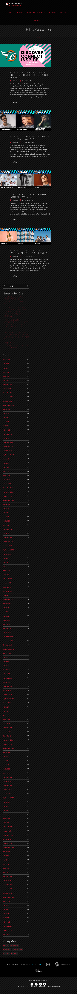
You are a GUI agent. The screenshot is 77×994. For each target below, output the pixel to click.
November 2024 (8, 446)
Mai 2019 (6, 715)
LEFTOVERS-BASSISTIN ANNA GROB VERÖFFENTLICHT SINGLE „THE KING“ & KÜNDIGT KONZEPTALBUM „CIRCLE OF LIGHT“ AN (16, 312)
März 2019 (6, 723)
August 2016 (7, 851)
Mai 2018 (6, 765)
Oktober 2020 (7, 645)
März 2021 (6, 624)
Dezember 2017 (8, 785)
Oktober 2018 (7, 744)
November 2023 (8, 492)
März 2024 (6, 479)
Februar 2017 (7, 827)
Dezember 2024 (8, 442)
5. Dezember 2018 (28, 142)
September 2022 (8, 550)
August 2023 (7, 504)
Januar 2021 (7, 632)
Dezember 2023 (8, 488)
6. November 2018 (28, 200)
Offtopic (52, 12)
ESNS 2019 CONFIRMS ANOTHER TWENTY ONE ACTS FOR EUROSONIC (29, 251)
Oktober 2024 (7, 450)
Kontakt (37, 20)
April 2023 (6, 521)
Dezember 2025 (8, 393)
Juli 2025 (6, 413)
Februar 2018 (7, 777)
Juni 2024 (6, 467)
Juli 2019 (6, 707)
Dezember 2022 (8, 537)
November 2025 (8, 397)
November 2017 (8, 790)
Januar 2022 (7, 583)
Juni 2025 (6, 417)
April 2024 (6, 475)
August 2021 (7, 603)
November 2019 (8, 690)
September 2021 (8, 599)
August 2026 (7, 360)
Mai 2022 (6, 566)
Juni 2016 (6, 860)
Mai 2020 (6, 665)
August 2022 (7, 554)
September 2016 (8, 847)
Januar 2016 (7, 880)
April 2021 (6, 620)
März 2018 (6, 773)
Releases (14, 953)
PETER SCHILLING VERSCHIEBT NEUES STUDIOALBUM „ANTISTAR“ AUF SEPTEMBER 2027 (15, 300)
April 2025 (6, 426)
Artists (5, 945)
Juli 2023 (6, 508)
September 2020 (8, 649)
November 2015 (8, 889)
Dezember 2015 (8, 885)
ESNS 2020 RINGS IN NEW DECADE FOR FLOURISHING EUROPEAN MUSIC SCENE (29, 75)
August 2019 (7, 703)
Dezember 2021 (8, 587)
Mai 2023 (6, 517)
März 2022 (6, 575)
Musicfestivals (17, 949)
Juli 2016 (6, 856)
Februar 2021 (7, 628)
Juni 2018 (6, 761)
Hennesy (15, 81)
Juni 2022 (6, 562)
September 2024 (8, 455)
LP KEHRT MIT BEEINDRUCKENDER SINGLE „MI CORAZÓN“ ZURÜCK (16, 345)
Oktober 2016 (7, 843)
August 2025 (7, 409)
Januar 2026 (7, 389)
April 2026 (6, 376)
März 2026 (6, 380)
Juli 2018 (6, 756)
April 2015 (6, 918)
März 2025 (6, 430)
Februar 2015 (7, 926)
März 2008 (6, 934)
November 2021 (8, 591)
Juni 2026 (6, 368)
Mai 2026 (6, 372)
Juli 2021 (6, 608)
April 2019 (6, 719)
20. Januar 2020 (27, 81)
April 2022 (6, 570)
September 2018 (8, 748)
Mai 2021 (6, 616)
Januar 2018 (7, 781)
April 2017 (6, 818)
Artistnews (41, 12)
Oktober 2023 (7, 496)
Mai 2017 (6, 814)
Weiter (15, 102)
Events (19, 12)
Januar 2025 (7, 438)
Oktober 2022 (7, 546)
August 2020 (7, 653)
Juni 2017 (6, 810)
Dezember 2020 (8, 636)
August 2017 (7, 802)
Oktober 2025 (7, 401)
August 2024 (7, 459)
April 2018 (6, 769)
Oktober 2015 (7, 893)
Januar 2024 (7, 484)
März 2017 (6, 823)
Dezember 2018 (8, 736)
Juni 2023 (6, 513)
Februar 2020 (7, 678)
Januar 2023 (7, 533)
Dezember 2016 (8, 835)
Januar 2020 (7, 682)
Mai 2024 (6, 471)
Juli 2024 (6, 463)
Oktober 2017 (7, 794)
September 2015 (8, 897)
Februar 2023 (7, 529)
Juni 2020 (6, 661)
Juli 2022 (6, 558)
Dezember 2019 (8, 686)
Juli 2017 (6, 806)
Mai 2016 (6, 864)
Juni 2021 (6, 612)
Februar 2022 (7, 579)
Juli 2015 (6, 905)
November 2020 (8, 641)
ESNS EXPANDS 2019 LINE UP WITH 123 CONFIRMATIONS (28, 195)
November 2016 (8, 839)
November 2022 (8, 541)
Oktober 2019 (7, 694)
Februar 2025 (7, 434)
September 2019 (8, 699)
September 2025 (8, 405)
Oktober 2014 (7, 930)
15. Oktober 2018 (28, 256)
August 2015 (7, 901)
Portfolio (62, 12)
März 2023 (6, 525)
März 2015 (6, 922)
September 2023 (8, 500)
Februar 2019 (7, 727)
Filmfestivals (14, 945)
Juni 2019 (6, 711)
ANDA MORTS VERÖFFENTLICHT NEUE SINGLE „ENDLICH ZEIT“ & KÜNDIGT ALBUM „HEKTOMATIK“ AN (16, 336)
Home (11, 12)
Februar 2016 (7, 876)
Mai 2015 (6, 914)
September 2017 (8, 798)
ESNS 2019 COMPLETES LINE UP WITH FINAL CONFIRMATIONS (29, 137)
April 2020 (6, 670)
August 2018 (7, 752)
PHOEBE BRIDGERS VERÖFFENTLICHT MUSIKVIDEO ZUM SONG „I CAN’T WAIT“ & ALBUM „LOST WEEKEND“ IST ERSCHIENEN (16, 324)
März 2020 (6, 674)
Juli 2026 (6, 364)
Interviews (6, 949)
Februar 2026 (7, 384)
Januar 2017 (7, 831)
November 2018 (8, 740)
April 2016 (6, 868)
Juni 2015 (6, 909)
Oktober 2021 (7, 595)
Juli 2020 (6, 657)
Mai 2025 (6, 422)
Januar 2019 (7, 732)
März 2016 (6, 872)
